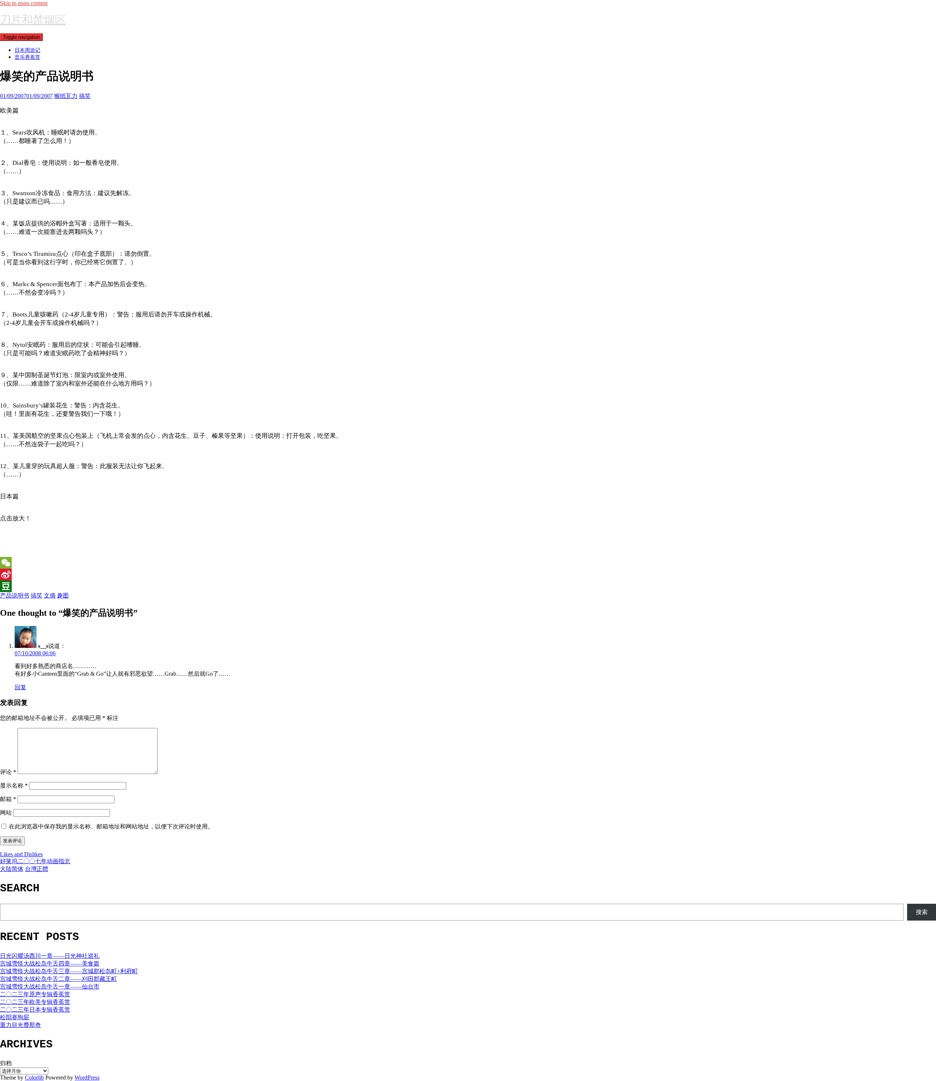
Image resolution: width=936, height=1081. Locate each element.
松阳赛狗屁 (14, 1017)
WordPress (87, 1077)
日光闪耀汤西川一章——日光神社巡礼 (49, 956)
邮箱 (8, 799)
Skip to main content (24, 3)
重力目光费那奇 (20, 1025)
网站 (6, 812)
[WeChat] (468, 563)
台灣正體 (36, 869)
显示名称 (14, 785)
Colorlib (34, 1077)
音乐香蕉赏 (27, 57)
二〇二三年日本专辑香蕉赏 (35, 1009)
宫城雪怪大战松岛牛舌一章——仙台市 (49, 986)
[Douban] (468, 586)
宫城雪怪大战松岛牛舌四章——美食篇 (49, 963)
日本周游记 (27, 50)
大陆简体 (11, 869)
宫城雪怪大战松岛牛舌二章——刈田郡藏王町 (58, 979)
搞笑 (85, 96)
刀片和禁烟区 (33, 20)
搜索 (922, 912)
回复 (20, 687)
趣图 (63, 595)
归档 (6, 1063)
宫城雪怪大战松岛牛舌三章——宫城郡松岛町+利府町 (69, 971)
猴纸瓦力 (66, 96)
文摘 (50, 595)
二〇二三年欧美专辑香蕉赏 (35, 1002)
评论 (8, 772)
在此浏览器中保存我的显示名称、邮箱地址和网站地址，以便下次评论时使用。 (111, 826)
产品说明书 (14, 595)
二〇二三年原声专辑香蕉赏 (35, 994)
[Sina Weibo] (468, 574)
